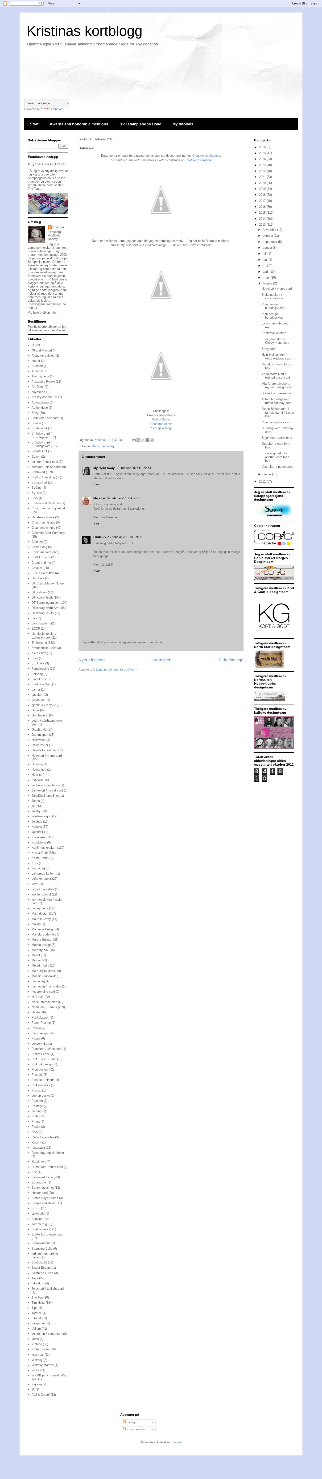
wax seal (38, 1354)
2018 (263, 194)
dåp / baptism (41, 623)
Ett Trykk (38, 663)
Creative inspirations (206, 155)
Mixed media (40, 965)
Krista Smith (40, 858)
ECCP (36, 628)
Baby (95, 446)
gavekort (37, 694)
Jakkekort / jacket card (47, 790)
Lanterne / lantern (43, 873)
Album (36, 371)
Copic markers (41, 552)
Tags (35, 1278)
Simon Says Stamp (45, 1198)
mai (266, 265)
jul (33, 806)
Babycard (268, 349)
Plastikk (37, 1074)
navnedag (107, 446)
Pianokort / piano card (47, 1049)
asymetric (38, 392)
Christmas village (43, 522)
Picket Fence (41, 1054)
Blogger (176, 1442)
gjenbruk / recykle (44, 705)
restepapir (38, 1147)
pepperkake (39, 1043)
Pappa (36, 1038)
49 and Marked (42, 350)
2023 (263, 165)
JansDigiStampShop (45, 795)
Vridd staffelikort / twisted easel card (276, 376)
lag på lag (38, 868)
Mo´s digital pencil (44, 971)
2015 (263, 212)
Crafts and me (41, 562)
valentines (38, 1323)
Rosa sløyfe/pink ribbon (48, 1153)
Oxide (36, 1012)
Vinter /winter (41, 1349)
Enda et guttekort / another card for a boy (275, 457)
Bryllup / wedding (43, 477)
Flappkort (38, 679)
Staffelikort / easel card (47, 1234)
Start (34, 124)
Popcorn (37, 1101)
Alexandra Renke (43, 381)
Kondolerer (39, 842)
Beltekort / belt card (45, 418)
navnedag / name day (46, 986)
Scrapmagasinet (43, 1187)
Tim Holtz (38, 1302)
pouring (36, 1111)
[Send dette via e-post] (134, 440)
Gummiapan (40, 734)
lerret (35, 884)
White (35, 1370)
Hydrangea (39, 769)
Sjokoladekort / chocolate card (273, 296)
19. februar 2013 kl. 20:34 (133, 468)
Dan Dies (38, 578)
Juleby (36, 811)
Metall (36, 955)
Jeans (36, 801)
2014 (263, 218)
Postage (37, 1106)
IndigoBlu (38, 780)
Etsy (35, 658)
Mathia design (41, 945)
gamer (36, 689)
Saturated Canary (43, 1177)
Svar (96, 484)
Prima (36, 1121)
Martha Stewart (42, 939)
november (270, 230)
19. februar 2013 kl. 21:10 (123, 498)
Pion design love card (276, 422)
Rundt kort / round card (47, 1167)
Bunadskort (39, 482)
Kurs (35, 863)
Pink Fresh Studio (44, 1059)
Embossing (39, 642)
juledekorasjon (41, 816)
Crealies (37, 568)
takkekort (38, 1283)
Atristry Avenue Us (44, 397)
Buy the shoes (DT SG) (47, 164)
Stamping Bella (42, 1248)
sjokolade (38, 1213)
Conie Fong (39, 547)
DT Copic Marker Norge (48, 583)
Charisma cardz (161, 424)
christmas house (43, 517)
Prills (35, 1116)
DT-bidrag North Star (45, 608)
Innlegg (131, 1422)
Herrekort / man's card (47, 755)
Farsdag (37, 674)
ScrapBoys (39, 1182)
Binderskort (39, 428)
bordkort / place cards (46, 467)
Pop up (36, 1090)
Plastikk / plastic (43, 1080)
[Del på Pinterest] (152, 440)
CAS (35, 498)
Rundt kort (39, 1161)
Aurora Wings (41, 402)
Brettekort (38, 472)
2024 (263, 159)
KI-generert (39, 837)
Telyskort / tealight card (48, 1288)
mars (267, 277)
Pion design (40, 1069)
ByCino (36, 487)
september (270, 242)
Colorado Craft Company (48, 533)
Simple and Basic (44, 1203)
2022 (263, 171)
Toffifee (37, 1313)
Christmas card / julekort (48, 508)
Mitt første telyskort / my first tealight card (277, 385)
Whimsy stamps (43, 1365)
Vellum (36, 1328)
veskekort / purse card (47, 1333)
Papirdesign (40, 1033)
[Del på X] (143, 440)
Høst (35, 774)
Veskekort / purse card (277, 466)
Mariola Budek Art (44, 934)
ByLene (37, 493)
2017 (263, 201)
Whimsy (37, 1360)
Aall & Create (41, 1394)
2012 (263, 481)
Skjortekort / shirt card (277, 438)
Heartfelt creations (44, 750)
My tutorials (183, 124)
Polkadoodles (41, 1085)
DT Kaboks (39, 592)
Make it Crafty (41, 919)
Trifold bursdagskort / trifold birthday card (276, 401)
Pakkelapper (40, 1017)
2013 (263, 224)
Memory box (40, 950)
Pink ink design (42, 1064)
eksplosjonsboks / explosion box (44, 635)
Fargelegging (40, 668)
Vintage (37, 1344)
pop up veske (41, 1095)
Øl (33, 1389)
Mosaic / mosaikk (44, 976)
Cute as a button (43, 573)
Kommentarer (135, 1429)
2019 (263, 189)
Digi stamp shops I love (140, 124)
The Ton (37, 1297)
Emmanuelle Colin (44, 648)
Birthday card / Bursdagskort (42, 435)
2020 (263, 183)
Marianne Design (43, 929)
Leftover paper (41, 878)
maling (36, 924)
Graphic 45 (39, 729)
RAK (35, 1132)
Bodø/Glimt (39, 451)
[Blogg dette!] (138, 440)
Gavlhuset (38, 700)
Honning (37, 764)
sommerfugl (40, 1224)
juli (265, 253)
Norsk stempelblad (44, 1002)
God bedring (40, 715)
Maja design (40, 913)
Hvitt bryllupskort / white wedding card (276, 356)
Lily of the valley (43, 889)
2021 (263, 177)
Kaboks (37, 826)
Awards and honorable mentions (79, 124)
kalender (37, 832)
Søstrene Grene (42, 1273)
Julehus (37, 821)
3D (33, 345)
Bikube (36, 423)
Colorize (37, 542)
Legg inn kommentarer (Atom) (116, 669)
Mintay (36, 960)
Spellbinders (40, 1229)
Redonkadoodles (43, 1137)
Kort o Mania (161, 419)
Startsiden (161, 660)
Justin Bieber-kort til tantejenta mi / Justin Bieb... (278, 412)
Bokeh (36, 456)
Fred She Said (41, 684)
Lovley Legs (40, 908)
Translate (57, 109)
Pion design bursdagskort (272, 316)
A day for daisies (43, 355)
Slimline (37, 1219)
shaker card (40, 1193)
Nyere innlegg (91, 660)
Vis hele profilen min (42, 312)
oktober (268, 235)
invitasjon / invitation (46, 785)
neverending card (43, 991)
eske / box (39, 653)
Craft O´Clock (41, 557)
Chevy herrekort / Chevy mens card (275, 341)
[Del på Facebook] (147, 440)
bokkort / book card (45, 462)
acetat (36, 361)
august (268, 247)
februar (268, 283)
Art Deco (38, 386)
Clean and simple (43, 527)
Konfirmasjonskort (44, 847)
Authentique (40, 407)
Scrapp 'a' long (161, 428)
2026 (263, 147)
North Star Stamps (44, 1007)
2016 (263, 206)
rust (34, 1172)
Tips (34, 1308)
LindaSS (99, 537)
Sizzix (36, 1208)
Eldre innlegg (231, 660)
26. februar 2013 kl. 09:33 (124, 537)
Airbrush (37, 366)
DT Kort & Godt (42, 597)
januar (267, 474)
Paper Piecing (41, 1022)
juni (265, 259)
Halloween (38, 740)
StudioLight (39, 1262)
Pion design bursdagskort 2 (273, 306)
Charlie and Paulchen (46, 503)
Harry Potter (40, 745)
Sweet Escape (41, 1267)
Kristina (58, 227)
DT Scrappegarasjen (45, 602)
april (266, 271)
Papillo (36, 1028)
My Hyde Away (104, 468)
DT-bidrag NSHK (43, 613)
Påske (36, 1126)
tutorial (36, 1318)
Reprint (36, 1142)
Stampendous (41, 1243)
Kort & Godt (40, 853)
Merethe (99, 498)
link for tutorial (41, 894)
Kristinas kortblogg (84, 31)
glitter (35, 710)
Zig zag (37, 1384)
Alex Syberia (40, 376)
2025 (263, 153)
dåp (34, 618)
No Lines (38, 997)
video (35, 1339)
